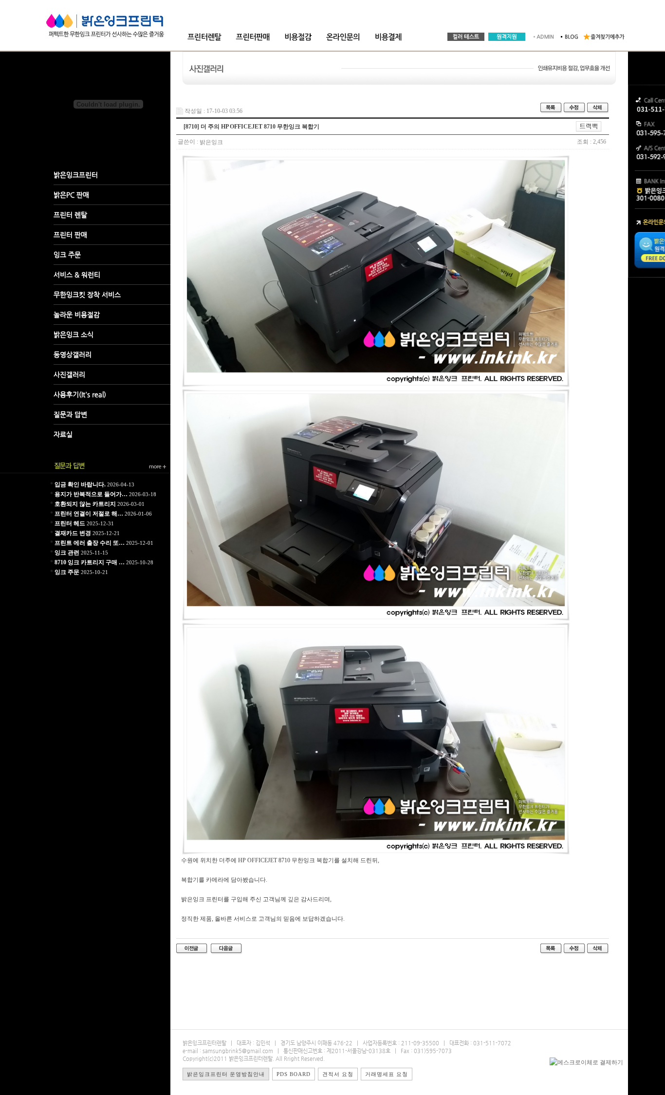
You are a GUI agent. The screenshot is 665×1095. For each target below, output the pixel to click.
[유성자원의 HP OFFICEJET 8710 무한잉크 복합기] (226, 948)
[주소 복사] (589, 126)
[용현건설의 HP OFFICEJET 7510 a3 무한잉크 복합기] (192, 948)
